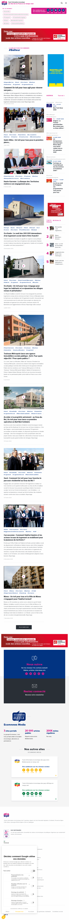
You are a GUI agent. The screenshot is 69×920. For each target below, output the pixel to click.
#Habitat (6, 282)
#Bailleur (32, 82)
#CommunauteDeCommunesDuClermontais (16, 14)
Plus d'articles (24, 627)
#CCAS (34, 591)
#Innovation (50, 102)
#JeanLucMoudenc (19, 350)
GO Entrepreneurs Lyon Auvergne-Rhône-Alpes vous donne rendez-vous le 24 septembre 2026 (58, 145)
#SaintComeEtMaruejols (25, 280)
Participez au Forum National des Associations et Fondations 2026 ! (58, 166)
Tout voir (61, 95)
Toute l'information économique (20, 3)
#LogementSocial (27, 84)
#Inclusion (31, 593)
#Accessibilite (31, 134)
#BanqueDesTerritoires (11, 178)
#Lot (38, 227)
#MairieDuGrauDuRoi (23, 413)
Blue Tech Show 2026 (58, 109)
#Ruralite (35, 282)
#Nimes (11, 591)
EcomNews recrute (58, 911)
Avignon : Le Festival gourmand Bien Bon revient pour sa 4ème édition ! (58, 124)
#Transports (7, 17)
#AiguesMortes (8, 82)
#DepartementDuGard (11, 593)
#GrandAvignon (51, 116)
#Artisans (6, 23)
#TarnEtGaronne (24, 229)
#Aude (13, 227)
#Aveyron (19, 227)
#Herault (32, 227)
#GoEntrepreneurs (52, 135)
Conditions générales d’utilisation (42, 911)
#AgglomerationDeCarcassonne (14, 531)
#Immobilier (7, 84)
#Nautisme (58, 102)
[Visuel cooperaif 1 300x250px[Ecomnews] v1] (56, 209)
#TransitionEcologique (19, 17)
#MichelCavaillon (35, 137)
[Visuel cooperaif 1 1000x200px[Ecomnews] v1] (34, 35)
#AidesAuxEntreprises (17, 20)
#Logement (16, 84)
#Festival (49, 175)
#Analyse (34, 229)
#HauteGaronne (9, 176)
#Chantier (14, 137)
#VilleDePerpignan (52, 177)
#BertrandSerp (25, 178)
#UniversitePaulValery (18, 23)
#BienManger (50, 114)
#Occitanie (24, 82)
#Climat (6, 20)
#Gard (17, 82)
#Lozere (6, 229)
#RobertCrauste (36, 413)
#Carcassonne (14, 529)
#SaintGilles (22, 134)
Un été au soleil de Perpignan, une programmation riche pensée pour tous (58, 187)
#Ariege (6, 227)
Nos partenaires (16, 830)
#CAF (34, 531)
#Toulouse (27, 176)
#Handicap (22, 593)
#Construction (23, 137)
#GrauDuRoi (13, 411)
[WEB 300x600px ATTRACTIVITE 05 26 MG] (56, 70)
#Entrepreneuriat (51, 133)
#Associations (50, 157)
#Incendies (7, 11)
